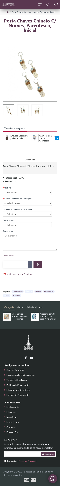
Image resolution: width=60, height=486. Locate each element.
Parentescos (9, 220)
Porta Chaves (18, 291)
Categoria (9, 307)
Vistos (20, 307)
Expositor (16, 295)
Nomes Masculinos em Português (18, 209)
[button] (3, 138)
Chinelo (29, 291)
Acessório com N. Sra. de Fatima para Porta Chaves (48, 316)
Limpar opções (8, 255)
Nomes (38, 291)
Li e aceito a (22, 461)
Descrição (30, 159)
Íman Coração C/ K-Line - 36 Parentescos (47, 138)
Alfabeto (7, 187)
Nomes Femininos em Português (18, 198)
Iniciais (6, 295)
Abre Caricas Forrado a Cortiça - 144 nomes (19, 316)
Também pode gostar (14, 128)
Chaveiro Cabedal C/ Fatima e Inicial (19, 137)
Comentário (8, 231)
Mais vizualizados (34, 307)
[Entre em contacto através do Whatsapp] (52, 478)
